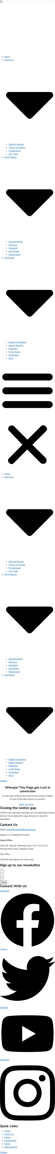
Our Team (13, 154)
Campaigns (14, 355)
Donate (3, 780)
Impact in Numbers (17, 342)
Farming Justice (16, 241)
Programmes (15, 150)
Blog (11, 358)
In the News (14, 351)
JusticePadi (14, 251)
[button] (27, 417)
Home (7, 56)
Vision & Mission (16, 144)
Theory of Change (17, 147)
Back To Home (26, 804)
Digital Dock (14, 254)
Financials (13, 348)
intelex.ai (13, 245)
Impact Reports (16, 345)
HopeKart (13, 248)
